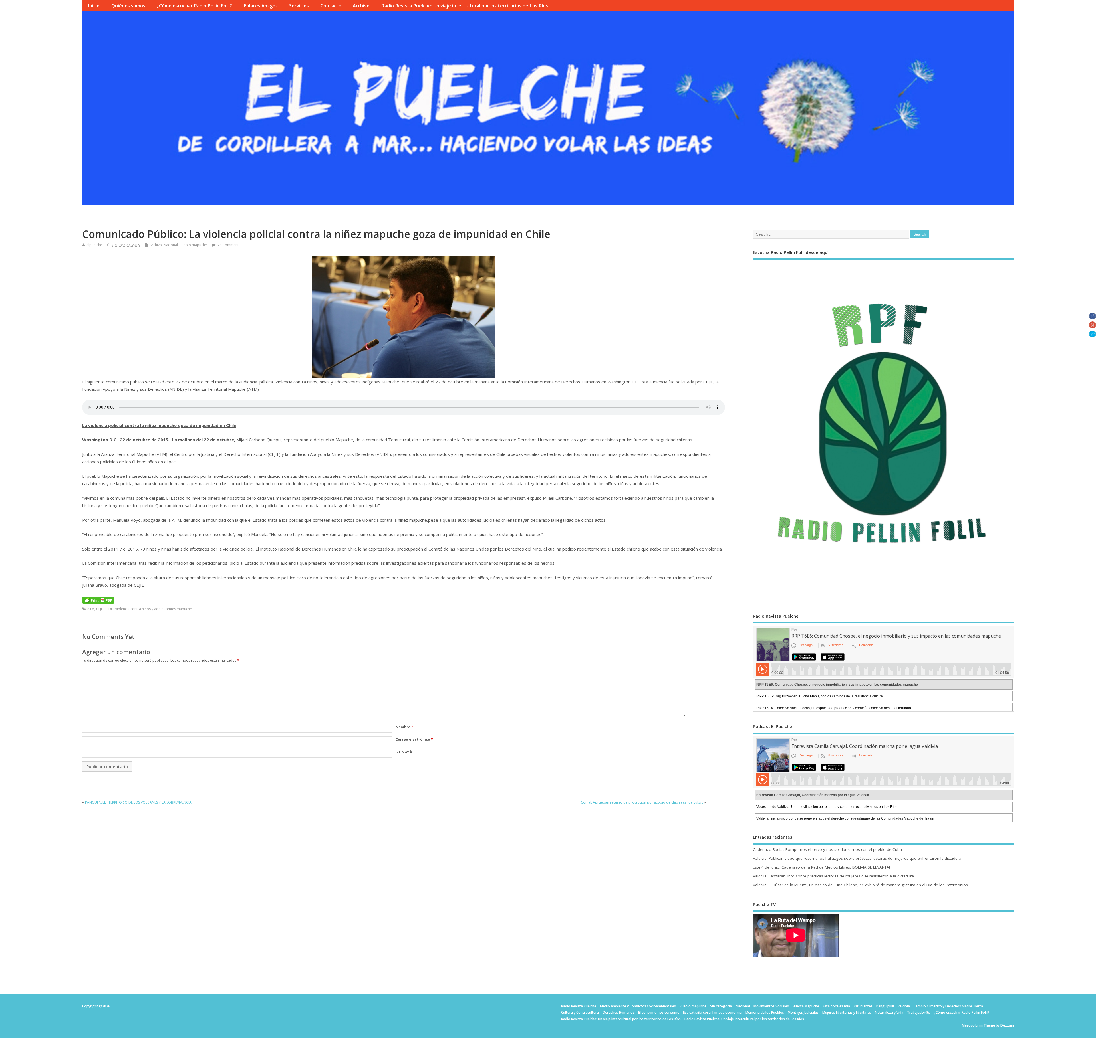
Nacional (171, 244)
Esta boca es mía (836, 1006)
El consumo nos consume (658, 1012)
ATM (90, 608)
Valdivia (904, 1006)
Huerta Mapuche (806, 1006)
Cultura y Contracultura (580, 1012)
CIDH (109, 608)
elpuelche (94, 244)
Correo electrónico (414, 739)
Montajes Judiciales (803, 1012)
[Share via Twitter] (1092, 336)
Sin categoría (721, 1006)
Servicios (299, 6)
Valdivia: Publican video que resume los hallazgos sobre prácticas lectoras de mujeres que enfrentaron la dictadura (857, 858)
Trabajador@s (918, 1012)
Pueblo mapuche (193, 244)
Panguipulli (885, 1006)
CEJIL (100, 608)
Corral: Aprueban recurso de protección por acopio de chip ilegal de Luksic (642, 802)
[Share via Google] (1092, 326)
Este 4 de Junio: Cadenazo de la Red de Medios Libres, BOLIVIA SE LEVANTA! (821, 867)
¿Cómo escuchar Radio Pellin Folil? (194, 6)
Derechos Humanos (618, 1012)
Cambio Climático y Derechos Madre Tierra (948, 1006)
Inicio (94, 6)
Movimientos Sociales (771, 1006)
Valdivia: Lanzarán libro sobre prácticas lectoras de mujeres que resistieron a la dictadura (833, 876)
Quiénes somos (128, 6)
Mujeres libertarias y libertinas (846, 1012)
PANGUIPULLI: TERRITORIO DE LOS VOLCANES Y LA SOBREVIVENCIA (138, 802)
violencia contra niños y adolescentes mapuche (153, 608)
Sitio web (404, 752)
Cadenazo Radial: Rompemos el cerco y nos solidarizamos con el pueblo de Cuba (827, 849)
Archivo (361, 6)
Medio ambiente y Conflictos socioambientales (638, 1006)
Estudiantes (863, 1006)
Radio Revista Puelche (578, 1006)
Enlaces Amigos (261, 6)
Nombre (404, 727)
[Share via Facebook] (1092, 318)
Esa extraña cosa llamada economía (712, 1012)
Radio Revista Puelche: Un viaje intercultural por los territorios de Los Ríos (464, 6)
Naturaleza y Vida (889, 1012)
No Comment (228, 244)
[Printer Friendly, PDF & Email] (98, 599)
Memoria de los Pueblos (764, 1012)
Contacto (331, 6)
